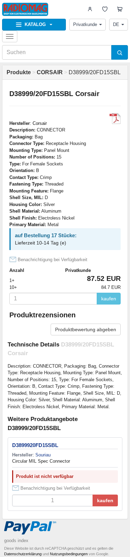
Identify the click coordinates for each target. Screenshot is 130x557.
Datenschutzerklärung (23, 554)
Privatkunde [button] (85, 24)
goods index (16, 540)
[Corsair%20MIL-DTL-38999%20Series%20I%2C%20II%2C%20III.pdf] (115, 118)
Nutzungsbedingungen (69, 554)
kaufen (108, 298)
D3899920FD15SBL (35, 445)
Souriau (43, 454)
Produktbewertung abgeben (85, 329)
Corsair (40, 123)
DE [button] (116, 24)
